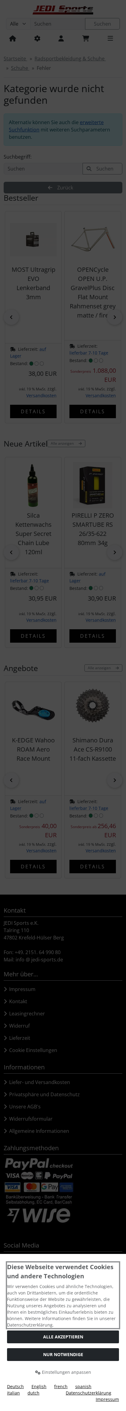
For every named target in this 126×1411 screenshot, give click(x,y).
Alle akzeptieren (63, 1337)
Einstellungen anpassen (66, 1372)
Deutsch (15, 1386)
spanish (83, 1386)
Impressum (107, 1399)
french (61, 1386)
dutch (33, 1393)
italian (13, 1393)
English (38, 1386)
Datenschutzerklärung (88, 1393)
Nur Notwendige (63, 1354)
